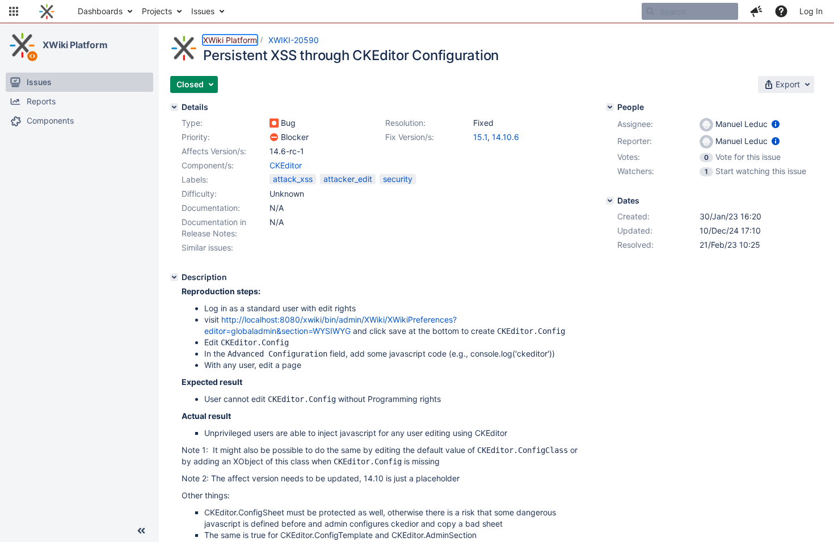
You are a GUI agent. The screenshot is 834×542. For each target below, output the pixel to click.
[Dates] (610, 201)
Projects (157, 11)
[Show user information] (775, 124)
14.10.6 (505, 137)
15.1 (480, 137)
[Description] (174, 277)
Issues (202, 11)
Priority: (196, 137)
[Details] (174, 107)
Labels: (195, 179)
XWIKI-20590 (293, 40)
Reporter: (634, 141)
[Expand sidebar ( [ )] (141, 530)
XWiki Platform (75, 44)
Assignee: (635, 124)
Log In (811, 11)
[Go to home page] (47, 11)
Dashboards (100, 11)
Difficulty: (199, 193)
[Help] (781, 11)
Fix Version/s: (409, 137)
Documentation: (211, 208)
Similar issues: (207, 247)
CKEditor (285, 165)
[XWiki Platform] (22, 45)
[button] (14, 11)
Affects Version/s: (214, 151)
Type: (192, 123)
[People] (610, 107)
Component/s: (208, 165)
